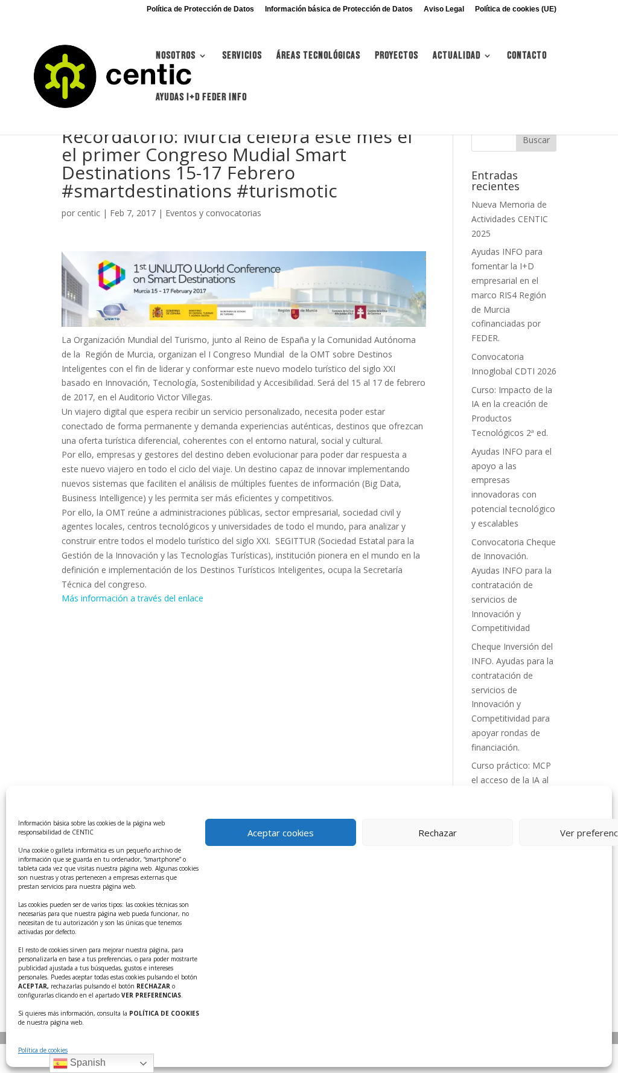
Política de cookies (43, 1050)
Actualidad (456, 56)
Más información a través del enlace (132, 598)
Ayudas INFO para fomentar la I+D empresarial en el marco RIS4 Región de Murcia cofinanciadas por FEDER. (508, 295)
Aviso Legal (444, 9)
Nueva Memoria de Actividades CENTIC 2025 (509, 219)
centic (88, 213)
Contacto (527, 56)
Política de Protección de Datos (200, 9)
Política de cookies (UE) (515, 9)
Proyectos (396, 56)
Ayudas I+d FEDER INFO (201, 98)
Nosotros (176, 56)
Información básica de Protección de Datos (339, 9)
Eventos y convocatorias (213, 213)
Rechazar (437, 833)
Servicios (242, 56)
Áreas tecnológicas (318, 56)
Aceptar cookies (280, 833)
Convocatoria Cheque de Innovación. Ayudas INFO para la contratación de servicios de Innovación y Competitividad (513, 585)
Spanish (87, 1062)
